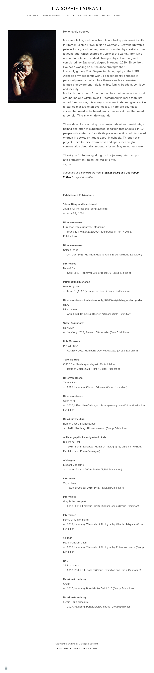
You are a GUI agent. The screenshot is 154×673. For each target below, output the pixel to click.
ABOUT (69, 15)
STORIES (32, 15)
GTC (95, 648)
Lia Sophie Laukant (77, 8)
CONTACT (120, 15)
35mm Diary (52, 15)
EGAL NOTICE (64, 648)
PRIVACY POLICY (83, 648)
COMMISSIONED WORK (94, 15)
